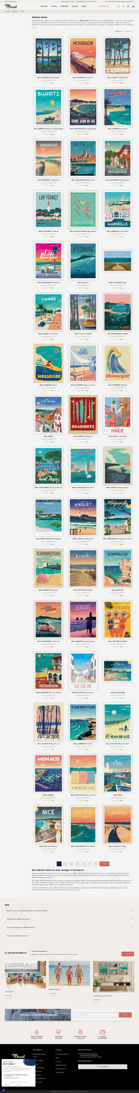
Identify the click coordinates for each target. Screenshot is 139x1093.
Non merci (85, 557)
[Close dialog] (99, 531)
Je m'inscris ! (85, 552)
